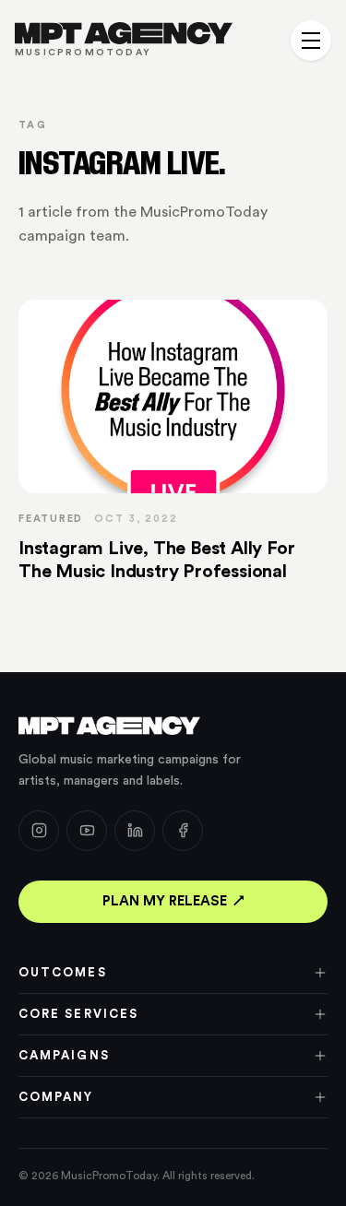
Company (56, 1097)
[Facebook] (182, 830)
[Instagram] (38, 830)
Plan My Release (164, 901)
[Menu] (311, 40)
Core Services (78, 1014)
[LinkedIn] (134, 830)
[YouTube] (86, 830)
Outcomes (62, 972)
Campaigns (64, 1055)
